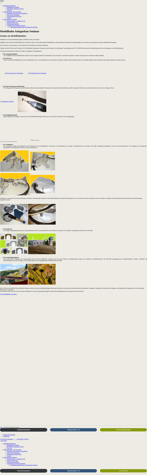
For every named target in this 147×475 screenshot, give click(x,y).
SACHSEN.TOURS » (23, 439)
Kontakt (9, 18)
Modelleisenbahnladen (9, 5)
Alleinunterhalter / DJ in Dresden (12, 12)
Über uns (9, 10)
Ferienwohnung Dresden (10, 19)
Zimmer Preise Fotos (12, 22)
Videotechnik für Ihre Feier (14, 16)
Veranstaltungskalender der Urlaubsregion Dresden (24, 27)
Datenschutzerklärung (9, 434)
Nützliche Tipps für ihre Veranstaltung (17, 13)
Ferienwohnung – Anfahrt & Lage (16, 21)
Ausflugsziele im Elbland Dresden (16, 25)
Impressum (6, 436)
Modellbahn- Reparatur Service (15, 8)
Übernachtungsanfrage (13, 24)
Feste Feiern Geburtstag (13, 15)
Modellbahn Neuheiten (13, 7)
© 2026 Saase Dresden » (8, 439)
